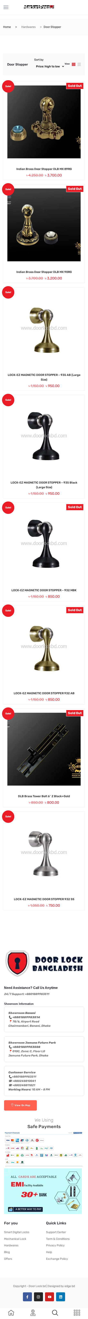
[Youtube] (49, 1296)
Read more (38, 169)
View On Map (22, 1105)
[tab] (74, 64)
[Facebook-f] (27, 1296)
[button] (55, 1313)
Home (7, 27)
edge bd (69, 1286)
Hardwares (28, 27)
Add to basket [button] (38, 375)
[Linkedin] (60, 1296)
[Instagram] (38, 1296)
